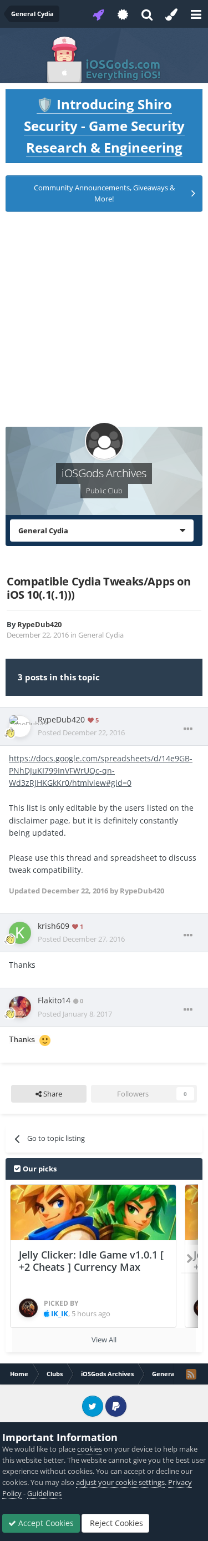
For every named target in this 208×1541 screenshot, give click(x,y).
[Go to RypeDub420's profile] (20, 726)
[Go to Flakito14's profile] (20, 1007)
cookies (89, 1449)
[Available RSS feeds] (191, 1374)
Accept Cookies (45, 1523)
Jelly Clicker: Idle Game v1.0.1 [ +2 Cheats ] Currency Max (91, 1261)
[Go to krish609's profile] (20, 933)
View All (104, 1340)
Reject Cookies (115, 1523)
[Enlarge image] (44, 1039)
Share (52, 1094)
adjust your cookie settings (120, 1482)
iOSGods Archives (104, 473)
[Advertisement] (104, 323)
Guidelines (44, 1493)
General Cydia (101, 635)
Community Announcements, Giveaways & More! (104, 193)
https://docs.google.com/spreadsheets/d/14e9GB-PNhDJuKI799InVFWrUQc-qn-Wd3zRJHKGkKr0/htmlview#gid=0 (100, 771)
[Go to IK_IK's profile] (28, 1308)
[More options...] (188, 729)
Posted (81, 732)
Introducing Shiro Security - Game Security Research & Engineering (104, 125)
